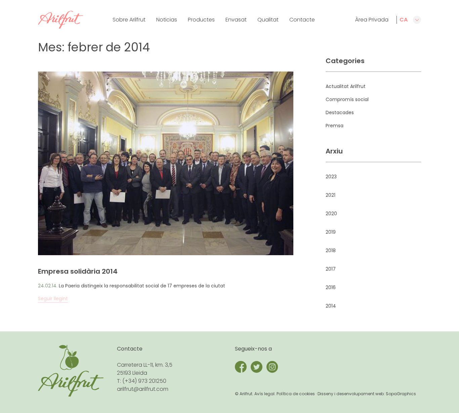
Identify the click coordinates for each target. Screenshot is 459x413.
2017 (331, 269)
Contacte (302, 20)
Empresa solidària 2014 (78, 271)
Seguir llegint (53, 298)
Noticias (166, 20)
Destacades (340, 112)
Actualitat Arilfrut (346, 86)
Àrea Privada (371, 20)
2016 (331, 287)
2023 (331, 176)
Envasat (236, 20)
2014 (331, 306)
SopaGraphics (401, 394)
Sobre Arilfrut (129, 20)
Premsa (334, 125)
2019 (331, 232)
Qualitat (268, 20)
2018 (331, 250)
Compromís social (347, 99)
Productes (201, 20)
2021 (330, 195)
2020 (331, 213)
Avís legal (264, 394)
